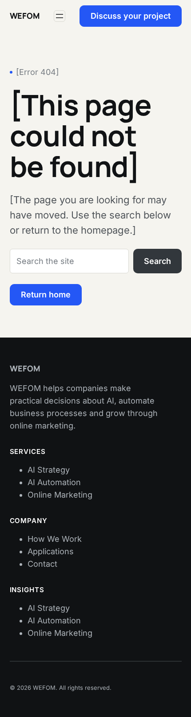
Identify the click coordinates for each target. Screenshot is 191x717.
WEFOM (25, 15)
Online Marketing (60, 494)
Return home (46, 294)
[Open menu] (59, 16)
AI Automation (54, 482)
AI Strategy (49, 469)
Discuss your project (131, 16)
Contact (42, 564)
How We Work (55, 539)
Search (157, 261)
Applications (51, 551)
